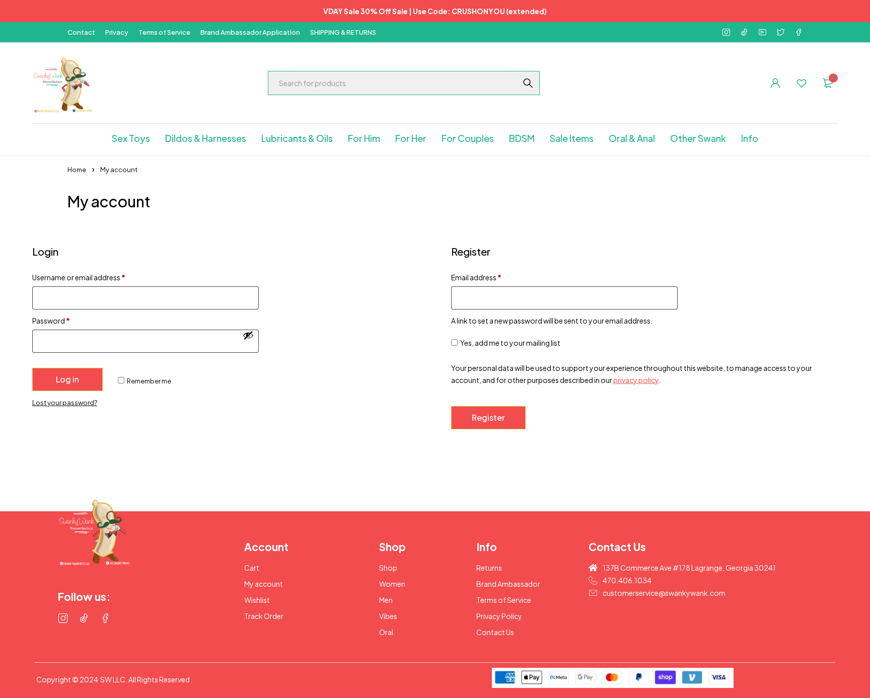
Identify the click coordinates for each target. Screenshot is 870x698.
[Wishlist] (801, 83)
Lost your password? (64, 403)
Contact (81, 32)
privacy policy (636, 379)
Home (76, 170)
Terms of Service (164, 32)
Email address (476, 277)
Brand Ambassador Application (250, 32)
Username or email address (78, 277)
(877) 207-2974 (96, 586)
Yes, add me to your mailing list (509, 342)
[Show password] (248, 335)
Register (488, 417)
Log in (67, 379)
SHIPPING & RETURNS (343, 32)
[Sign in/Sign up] (775, 83)
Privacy (116, 32)
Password (51, 320)
